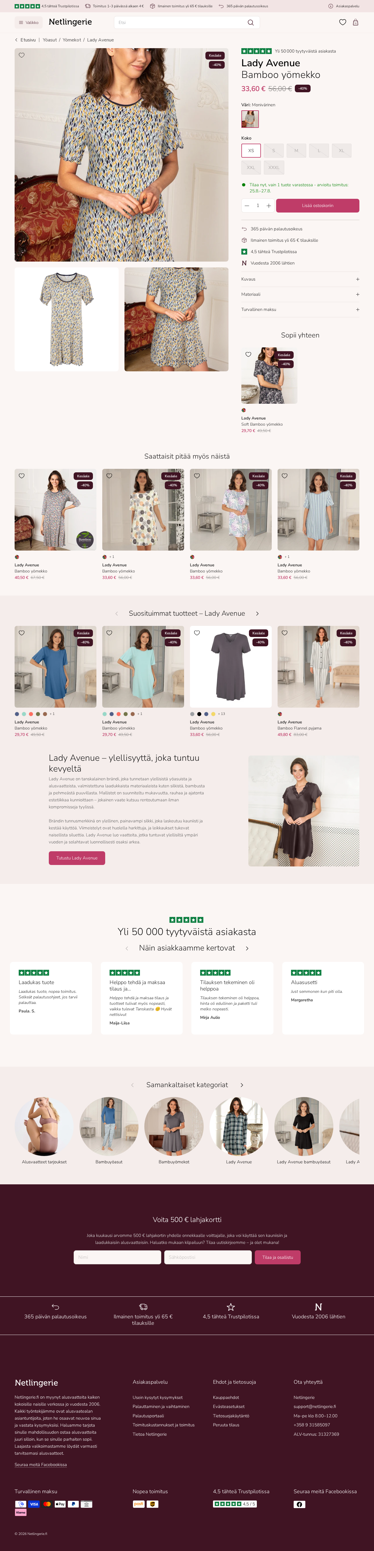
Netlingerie (304, 1397)
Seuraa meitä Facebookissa (41, 1465)
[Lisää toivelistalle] (22, 55)
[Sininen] (17, 714)
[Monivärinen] (243, 410)
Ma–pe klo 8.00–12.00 (315, 1416)
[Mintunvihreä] (24, 714)
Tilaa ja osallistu (277, 1257)
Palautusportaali (148, 1416)
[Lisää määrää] (269, 206)
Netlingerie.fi (37, 1533)
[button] (187, 22)
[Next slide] (247, 948)
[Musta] (199, 714)
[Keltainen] (213, 714)
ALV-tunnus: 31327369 (316, 1434)
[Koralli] (31, 714)
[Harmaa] (192, 714)
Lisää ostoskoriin (317, 205)
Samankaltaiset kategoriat (187, 1085)
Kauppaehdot (226, 1397)
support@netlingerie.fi (315, 1406)
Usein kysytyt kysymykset (158, 1397)
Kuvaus (248, 279)
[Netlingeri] (70, 22)
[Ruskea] (45, 714)
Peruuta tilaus (226, 1425)
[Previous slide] (126, 948)
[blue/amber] (250, 119)
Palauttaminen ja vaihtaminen (161, 1406)
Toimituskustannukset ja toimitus (164, 1425)
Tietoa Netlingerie (150, 1434)
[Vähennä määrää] (246, 206)
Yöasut (50, 40)
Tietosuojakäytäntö (231, 1416)
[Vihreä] (38, 714)
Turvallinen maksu (258, 309)
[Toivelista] (343, 22)
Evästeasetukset (229, 1406)
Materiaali (250, 294)
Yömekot (72, 40)
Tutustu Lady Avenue (77, 858)
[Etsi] (250, 22)
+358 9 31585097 (312, 1425)
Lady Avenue (100, 40)
